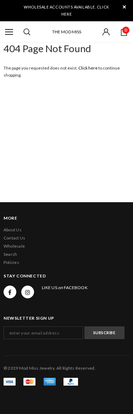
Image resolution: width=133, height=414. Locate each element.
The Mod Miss (66, 31)
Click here (88, 68)
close (124, 7)
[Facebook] (10, 292)
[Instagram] (27, 292)
